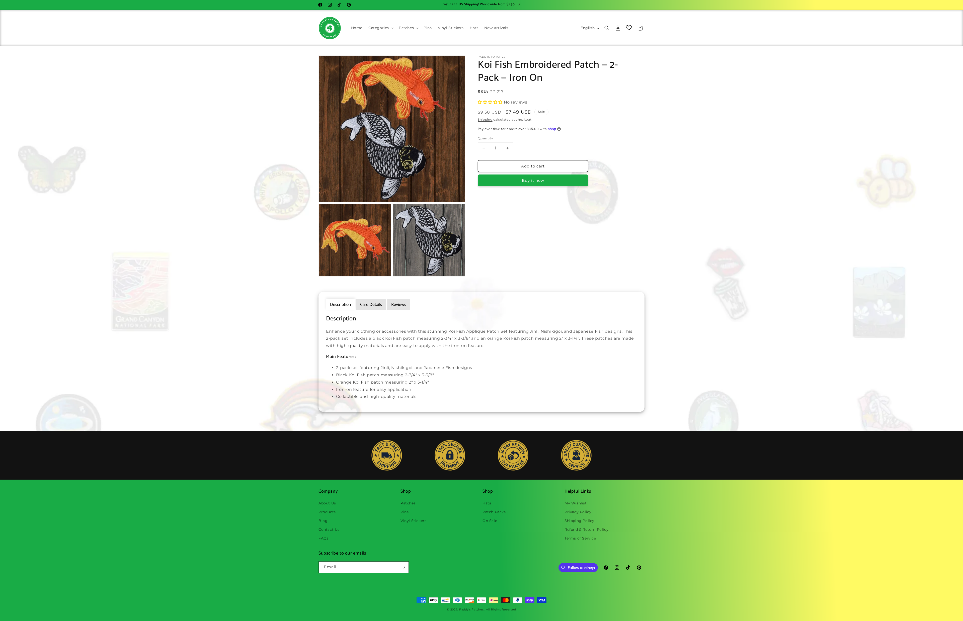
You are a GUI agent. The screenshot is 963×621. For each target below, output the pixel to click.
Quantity (485, 138)
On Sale (490, 520)
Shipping (485, 119)
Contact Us (329, 529)
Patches (408, 503)
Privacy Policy (578, 512)
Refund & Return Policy (586, 529)
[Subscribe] (403, 567)
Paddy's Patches (471, 609)
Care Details (371, 304)
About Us (327, 503)
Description (340, 304)
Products (327, 512)
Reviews (398, 304)
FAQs (323, 538)
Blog (323, 520)
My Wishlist (576, 503)
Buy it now (533, 180)
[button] (380, 28)
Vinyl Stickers (413, 520)
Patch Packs (494, 512)
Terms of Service (580, 538)
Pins (404, 512)
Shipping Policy (579, 520)
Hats (487, 503)
